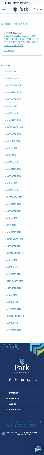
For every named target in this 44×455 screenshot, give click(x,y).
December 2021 (15, 239)
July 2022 (12, 218)
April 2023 (12, 190)
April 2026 (12, 78)
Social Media (22, 422)
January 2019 (14, 330)
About (12, 404)
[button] (38, 449)
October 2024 (14, 134)
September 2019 (15, 316)
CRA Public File (21, 426)
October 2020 (14, 288)
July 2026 (12, 71)
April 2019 (12, 323)
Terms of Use (21, 424)
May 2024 (11, 155)
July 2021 (12, 260)
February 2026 (14, 85)
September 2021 (15, 253)
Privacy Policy (9, 424)
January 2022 (14, 232)
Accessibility (32, 424)
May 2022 (11, 225)
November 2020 (15, 281)
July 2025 (12, 106)
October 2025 (14, 99)
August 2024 (13, 141)
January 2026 (14, 92)
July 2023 (12, 183)
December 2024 (15, 127)
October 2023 (14, 176)
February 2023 (14, 197)
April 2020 (12, 302)
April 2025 (12, 113)
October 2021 (14, 246)
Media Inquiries (34, 422)
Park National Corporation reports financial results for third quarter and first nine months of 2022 (21, 40)
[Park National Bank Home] (20, 9)
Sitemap (32, 426)
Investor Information (8, 422)
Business (14, 398)
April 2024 (12, 162)
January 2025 (14, 120)
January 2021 (14, 274)
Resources (15, 410)
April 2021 (12, 267)
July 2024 (12, 148)
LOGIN (39, 10)
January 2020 (14, 309)
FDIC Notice (10, 426)
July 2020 (12, 295)
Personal (14, 393)
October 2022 (14, 211)
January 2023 (14, 204)
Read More (9, 51)
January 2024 (14, 169)
